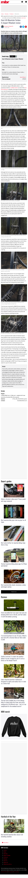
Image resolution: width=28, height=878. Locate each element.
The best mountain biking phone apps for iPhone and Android (14, 565)
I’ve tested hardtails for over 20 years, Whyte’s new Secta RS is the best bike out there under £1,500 (14, 638)
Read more (14, 591)
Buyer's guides (6, 481)
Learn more (23, 18)
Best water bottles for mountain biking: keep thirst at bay (13, 544)
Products (11, 14)
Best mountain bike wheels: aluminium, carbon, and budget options (13, 586)
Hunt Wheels (23, 77)
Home (2, 14)
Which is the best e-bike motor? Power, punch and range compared (13, 500)
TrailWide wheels (14, 87)
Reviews (6, 14)
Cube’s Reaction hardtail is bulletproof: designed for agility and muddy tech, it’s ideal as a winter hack (13, 681)
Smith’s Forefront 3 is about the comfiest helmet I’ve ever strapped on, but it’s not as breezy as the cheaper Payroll (12, 658)
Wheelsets (17, 14)
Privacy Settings (16, 871)
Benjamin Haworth (8, 26)
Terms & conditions (4, 871)
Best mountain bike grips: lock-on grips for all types (13, 521)
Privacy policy (10, 871)
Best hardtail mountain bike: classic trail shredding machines (12, 835)
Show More (5, 842)
